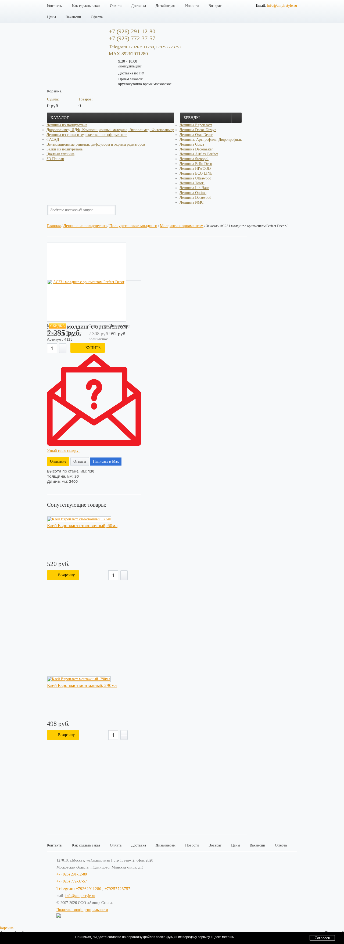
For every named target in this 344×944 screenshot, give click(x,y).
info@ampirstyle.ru (282, 5)
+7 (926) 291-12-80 (71, 874)
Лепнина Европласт (196, 125)
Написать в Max (106, 461)
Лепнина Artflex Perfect (199, 154)
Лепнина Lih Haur (194, 188)
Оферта (97, 17)
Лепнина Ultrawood (195, 178)
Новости (192, 6)
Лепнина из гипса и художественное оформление (86, 135)
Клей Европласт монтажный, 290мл (82, 685)
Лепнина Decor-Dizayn (198, 130)
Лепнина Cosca (192, 144)
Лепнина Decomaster (196, 149)
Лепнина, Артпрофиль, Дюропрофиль (211, 140)
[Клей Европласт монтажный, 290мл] (79, 679)
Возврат (215, 6)
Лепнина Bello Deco (196, 164)
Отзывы (79, 461)
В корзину (66, 575)
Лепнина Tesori (192, 183)
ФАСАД (52, 140)
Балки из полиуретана (64, 149)
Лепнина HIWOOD (195, 169)
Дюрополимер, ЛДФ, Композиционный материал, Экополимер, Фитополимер (110, 130)
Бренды (192, 118)
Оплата (115, 6)
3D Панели (55, 159)
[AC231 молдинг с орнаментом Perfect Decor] (87, 282)
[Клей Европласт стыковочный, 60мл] (79, 519)
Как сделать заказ (86, 6)
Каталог (60, 118)
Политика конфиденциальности (82, 910)
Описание (58, 461)
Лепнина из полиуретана (66, 125)
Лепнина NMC (191, 202)
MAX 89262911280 (128, 53)
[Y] (116, 210)
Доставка (138, 6)
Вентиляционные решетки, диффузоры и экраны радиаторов (95, 144)
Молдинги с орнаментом (181, 226)
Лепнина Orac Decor (196, 135)
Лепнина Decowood (195, 198)
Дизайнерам (165, 6)
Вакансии (73, 17)
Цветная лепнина (60, 154)
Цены (51, 17)
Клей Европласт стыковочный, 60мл (82, 526)
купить (93, 348)
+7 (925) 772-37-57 (71, 881)
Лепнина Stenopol (194, 159)
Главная (54, 226)
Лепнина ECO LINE (196, 173)
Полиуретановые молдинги (133, 226)
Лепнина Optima (193, 193)
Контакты (54, 6)
